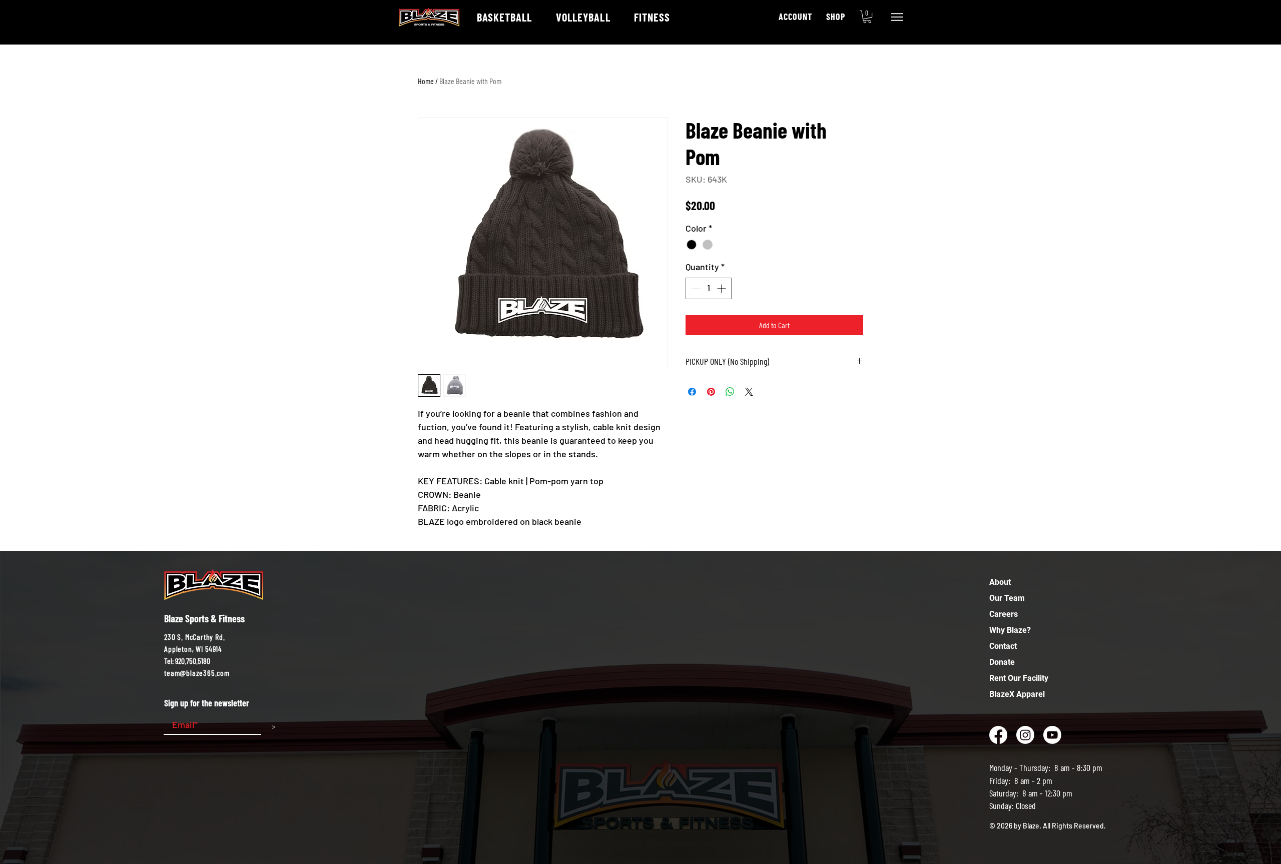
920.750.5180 (192, 660)
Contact (1003, 646)
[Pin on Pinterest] (711, 392)
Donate (1002, 662)
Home (426, 81)
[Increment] (722, 288)
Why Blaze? (1010, 630)
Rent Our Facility (1018, 678)
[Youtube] (1052, 735)
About (1000, 582)
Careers (1003, 614)
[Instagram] (1025, 735)
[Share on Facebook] (692, 392)
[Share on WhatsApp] (730, 392)
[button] (867, 17)
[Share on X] (749, 392)
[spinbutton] (709, 288)
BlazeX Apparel (1017, 694)
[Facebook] (998, 735)
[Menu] (897, 17)
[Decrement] (695, 288)
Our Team (1007, 598)
